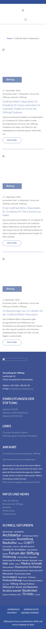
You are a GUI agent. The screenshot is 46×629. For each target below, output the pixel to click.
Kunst (40, 561)
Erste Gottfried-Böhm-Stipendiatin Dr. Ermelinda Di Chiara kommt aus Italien (22, 212)
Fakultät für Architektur (14, 550)
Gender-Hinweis (30, 613)
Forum (5, 554)
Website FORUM (10, 409)
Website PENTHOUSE (13, 416)
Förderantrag (8, 511)
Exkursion (16, 546)
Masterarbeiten (8, 567)
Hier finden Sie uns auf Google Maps (19, 460)
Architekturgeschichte (30, 536)
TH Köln (28, 594)
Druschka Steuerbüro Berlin (15, 433)
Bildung (20, 543)
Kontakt (12, 613)
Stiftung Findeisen (26, 584)
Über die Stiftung (10, 501)
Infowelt (14, 97)
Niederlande (22, 577)
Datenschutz (31, 609)
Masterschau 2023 (36, 571)
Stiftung (22, 97)
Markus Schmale (31, 563)
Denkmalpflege (7, 546)
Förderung (9, 556)
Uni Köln (37, 594)
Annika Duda (11, 94)
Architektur (12, 535)
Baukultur (24, 94)
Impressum (14, 609)
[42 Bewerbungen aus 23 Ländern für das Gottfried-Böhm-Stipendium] (20, 276)
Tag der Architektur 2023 (12, 595)
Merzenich (8, 574)
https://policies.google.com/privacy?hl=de (21, 482)
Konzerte (33, 561)
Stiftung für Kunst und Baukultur (20, 587)
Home (9, 38)
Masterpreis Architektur (28, 567)
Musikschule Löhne (22, 574)
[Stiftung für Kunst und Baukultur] (23, 10)
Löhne (11, 564)
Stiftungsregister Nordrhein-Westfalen (20, 436)
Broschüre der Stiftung (13, 504)
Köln (5, 563)
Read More (12, 140)
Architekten (19, 532)
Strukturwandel (12, 590)
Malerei (17, 564)
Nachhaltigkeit (10, 577)
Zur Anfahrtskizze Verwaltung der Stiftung (21, 454)
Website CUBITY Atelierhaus (15, 413)
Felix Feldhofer (32, 550)
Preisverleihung (12, 580)
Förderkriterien (9, 514)
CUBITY (29, 542)
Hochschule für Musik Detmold (16, 561)
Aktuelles (7, 507)
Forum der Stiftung (24, 553)
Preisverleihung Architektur (32, 581)
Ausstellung (25, 539)
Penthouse (32, 577)
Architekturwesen (9, 539)
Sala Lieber (6, 584)
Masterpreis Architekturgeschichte (15, 571)
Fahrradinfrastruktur (27, 546)
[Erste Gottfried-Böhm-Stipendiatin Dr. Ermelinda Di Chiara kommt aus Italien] (20, 173)
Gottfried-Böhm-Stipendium (27, 557)
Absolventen (8, 532)
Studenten (29, 590)
